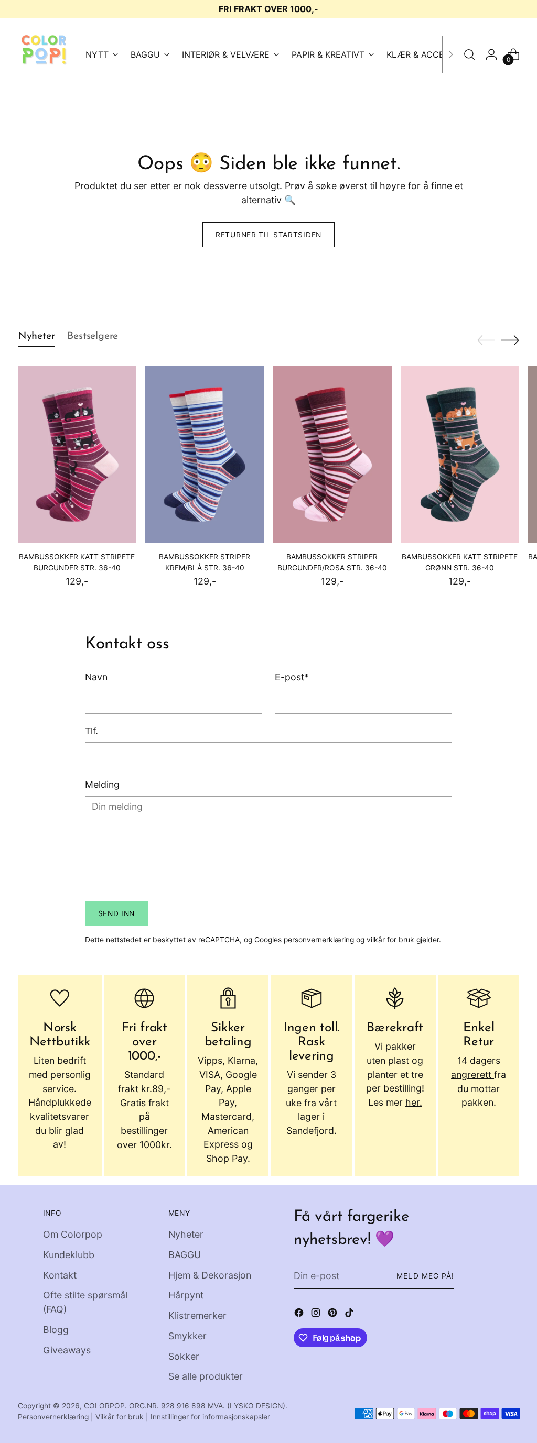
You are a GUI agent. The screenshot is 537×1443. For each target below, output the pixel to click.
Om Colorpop (72, 1234)
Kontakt (60, 1275)
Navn (96, 676)
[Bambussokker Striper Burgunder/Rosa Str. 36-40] (332, 454)
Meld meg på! (425, 1276)
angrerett (472, 1074)
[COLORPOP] (44, 54)
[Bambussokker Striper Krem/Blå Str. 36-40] (204, 454)
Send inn (116, 913)
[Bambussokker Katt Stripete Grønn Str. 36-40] (460, 454)
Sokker (183, 1356)
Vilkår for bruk (119, 1417)
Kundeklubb (68, 1254)
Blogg (56, 1329)
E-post (292, 676)
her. (413, 1102)
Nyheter (185, 1234)
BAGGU (184, 1254)
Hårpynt (185, 1295)
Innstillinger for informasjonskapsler (210, 1417)
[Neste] (450, 54)
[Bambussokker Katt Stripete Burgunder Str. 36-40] (77, 454)
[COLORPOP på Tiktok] (350, 1314)
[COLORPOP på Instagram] (316, 1314)
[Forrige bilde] (486, 340)
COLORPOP (104, 1406)
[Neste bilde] (510, 340)
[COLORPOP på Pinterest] (333, 1314)
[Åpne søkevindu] (469, 54)
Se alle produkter (205, 1376)
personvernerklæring (319, 939)
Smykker (187, 1335)
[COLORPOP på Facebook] (300, 1314)
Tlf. (91, 730)
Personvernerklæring (53, 1417)
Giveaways (67, 1350)
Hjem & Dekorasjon (209, 1275)
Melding (102, 784)
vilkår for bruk (390, 939)
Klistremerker (197, 1315)
